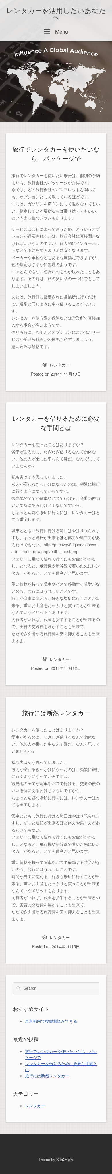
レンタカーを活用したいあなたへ (56, 14)
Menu (61, 31)
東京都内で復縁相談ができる (51, 1021)
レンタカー (60, 365)
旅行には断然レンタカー (56, 713)
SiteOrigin (64, 1159)
